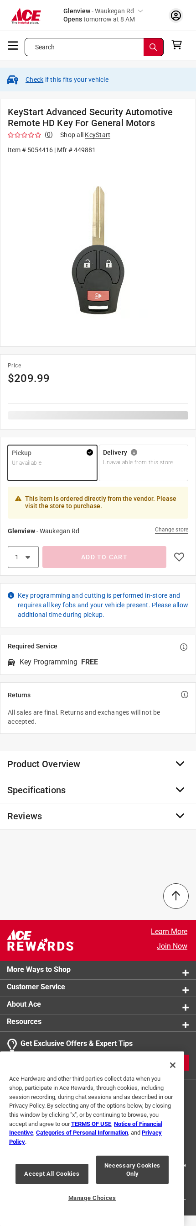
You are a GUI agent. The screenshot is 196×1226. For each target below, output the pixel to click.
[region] (92, 1138)
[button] (98, 249)
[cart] (179, 44)
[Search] (154, 47)
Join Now (172, 946)
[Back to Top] (176, 896)
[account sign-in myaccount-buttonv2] (176, 15)
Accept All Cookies (51, 1173)
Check (34, 79)
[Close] (173, 1065)
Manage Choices (92, 1197)
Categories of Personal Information (82, 1132)
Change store (171, 529)
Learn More (169, 931)
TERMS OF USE (91, 1123)
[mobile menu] (13, 44)
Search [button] (45, 47)
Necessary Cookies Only (132, 1169)
